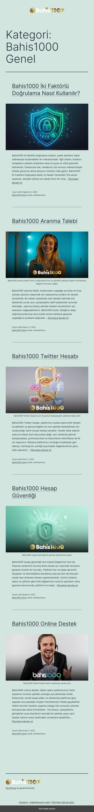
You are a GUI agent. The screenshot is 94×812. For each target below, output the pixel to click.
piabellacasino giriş (40, 802)
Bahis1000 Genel (19, 195)
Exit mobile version (47, 809)
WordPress (11, 788)
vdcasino (23, 802)
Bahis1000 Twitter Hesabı (45, 356)
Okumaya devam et (58, 318)
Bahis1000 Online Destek (44, 623)
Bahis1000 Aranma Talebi (44, 221)
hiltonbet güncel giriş (62, 802)
